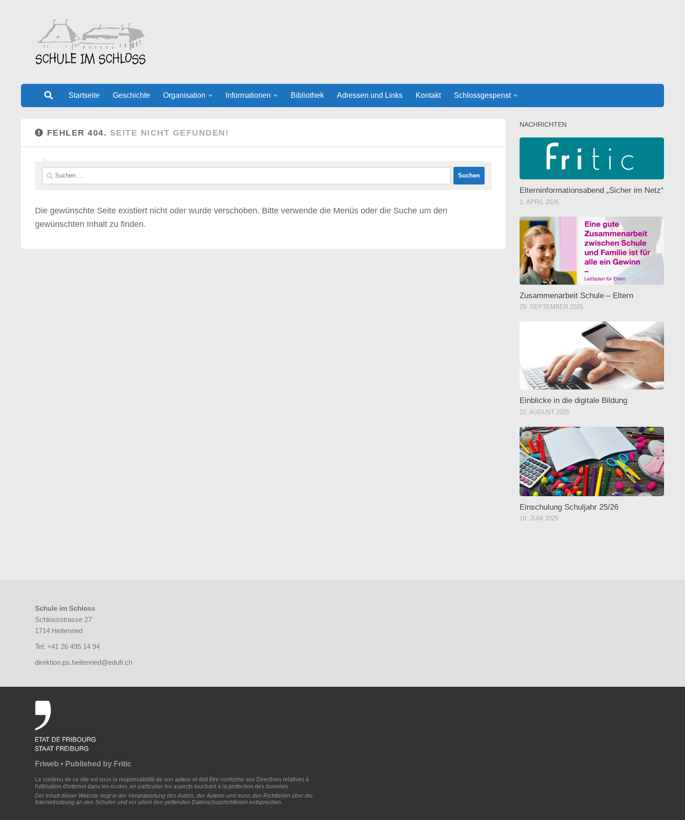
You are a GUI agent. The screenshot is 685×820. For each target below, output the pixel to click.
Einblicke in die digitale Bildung (573, 400)
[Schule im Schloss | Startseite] (90, 42)
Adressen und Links (370, 95)
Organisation (184, 95)
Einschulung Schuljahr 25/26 (569, 507)
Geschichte (131, 95)
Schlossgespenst (482, 95)
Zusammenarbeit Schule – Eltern (576, 295)
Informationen (248, 95)
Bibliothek (307, 95)
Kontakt (428, 95)
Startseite (84, 95)
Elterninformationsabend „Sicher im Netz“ (592, 190)
